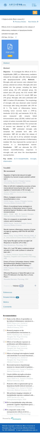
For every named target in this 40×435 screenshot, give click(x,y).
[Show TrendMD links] (35, 285)
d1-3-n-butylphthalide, (22, 159)
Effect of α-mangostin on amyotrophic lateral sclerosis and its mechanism (17, 220)
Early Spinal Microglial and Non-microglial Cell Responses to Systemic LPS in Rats (18, 242)
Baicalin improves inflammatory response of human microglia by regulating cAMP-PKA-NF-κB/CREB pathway (19, 231)
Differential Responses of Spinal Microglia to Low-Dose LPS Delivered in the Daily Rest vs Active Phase (19, 275)
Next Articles (32, 22)
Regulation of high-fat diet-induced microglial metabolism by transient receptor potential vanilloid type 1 (19, 177)
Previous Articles (20, 22)
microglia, (33, 159)
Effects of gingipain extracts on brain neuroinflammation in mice (15, 198)
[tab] (20, 63)
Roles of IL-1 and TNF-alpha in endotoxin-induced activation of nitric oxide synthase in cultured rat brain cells (19, 250)
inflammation (7, 161)
